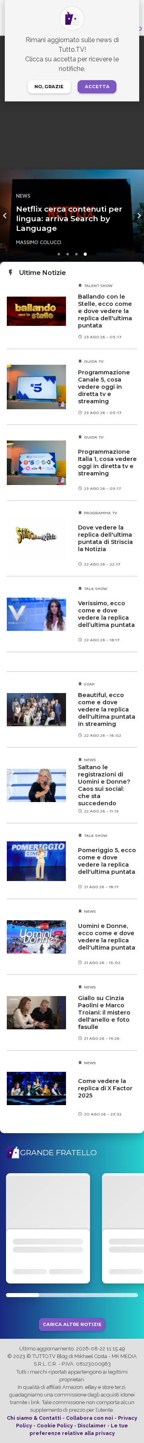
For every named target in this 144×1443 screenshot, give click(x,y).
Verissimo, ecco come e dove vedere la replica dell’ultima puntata (106, 614)
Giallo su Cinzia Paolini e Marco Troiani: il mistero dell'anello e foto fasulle (104, 1012)
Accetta (97, 86)
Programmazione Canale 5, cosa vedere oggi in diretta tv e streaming (104, 387)
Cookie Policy (55, 1426)
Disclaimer (92, 1426)
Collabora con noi (89, 1418)
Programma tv (100, 512)
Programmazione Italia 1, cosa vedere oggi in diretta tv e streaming (107, 462)
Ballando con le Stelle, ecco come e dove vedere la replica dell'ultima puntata (105, 311)
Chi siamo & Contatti (34, 1418)
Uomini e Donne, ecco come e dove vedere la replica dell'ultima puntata (106, 936)
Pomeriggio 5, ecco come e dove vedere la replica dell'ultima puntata (107, 861)
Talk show (95, 588)
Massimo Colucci (38, 242)
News (23, 196)
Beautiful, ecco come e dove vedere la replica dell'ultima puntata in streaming (106, 709)
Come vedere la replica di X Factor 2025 (105, 1088)
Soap (89, 683)
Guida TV (94, 361)
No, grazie (49, 86)
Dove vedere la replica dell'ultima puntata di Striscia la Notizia (105, 538)
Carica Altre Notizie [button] (72, 1325)
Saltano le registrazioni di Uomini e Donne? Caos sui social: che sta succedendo (104, 785)
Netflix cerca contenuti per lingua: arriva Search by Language (69, 218)
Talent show (98, 285)
